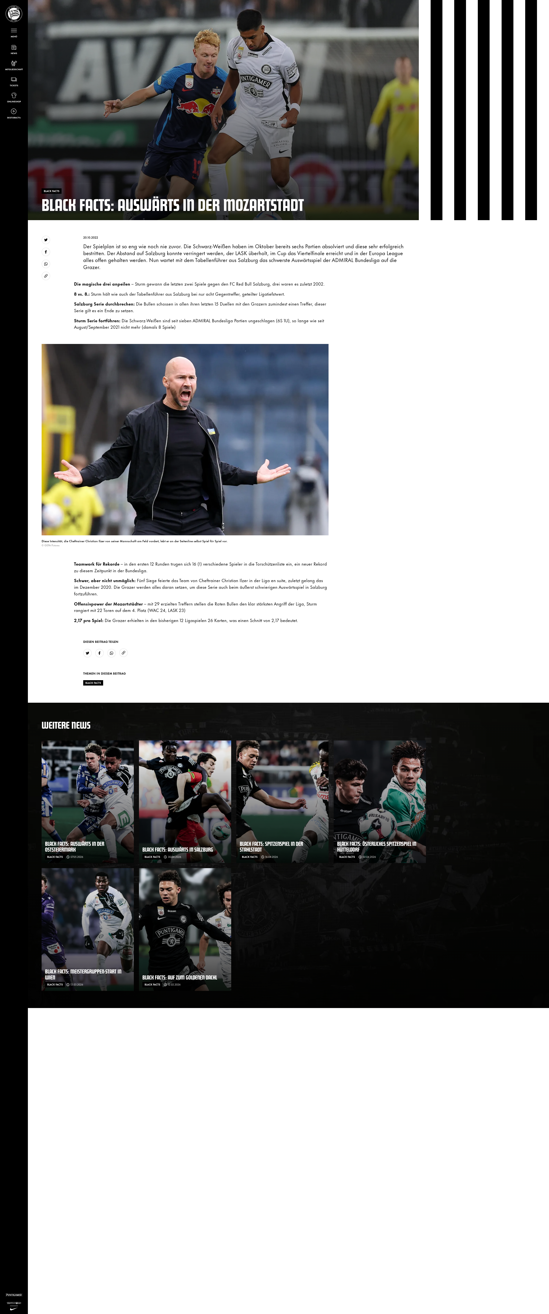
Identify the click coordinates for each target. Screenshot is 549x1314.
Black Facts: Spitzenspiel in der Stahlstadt (271, 846)
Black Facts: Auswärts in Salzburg (177, 849)
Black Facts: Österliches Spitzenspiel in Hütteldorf (376, 846)
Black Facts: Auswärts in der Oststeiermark (74, 846)
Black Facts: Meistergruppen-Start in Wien (83, 974)
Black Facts (93, 683)
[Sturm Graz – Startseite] (14, 13)
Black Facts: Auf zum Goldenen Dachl (179, 977)
